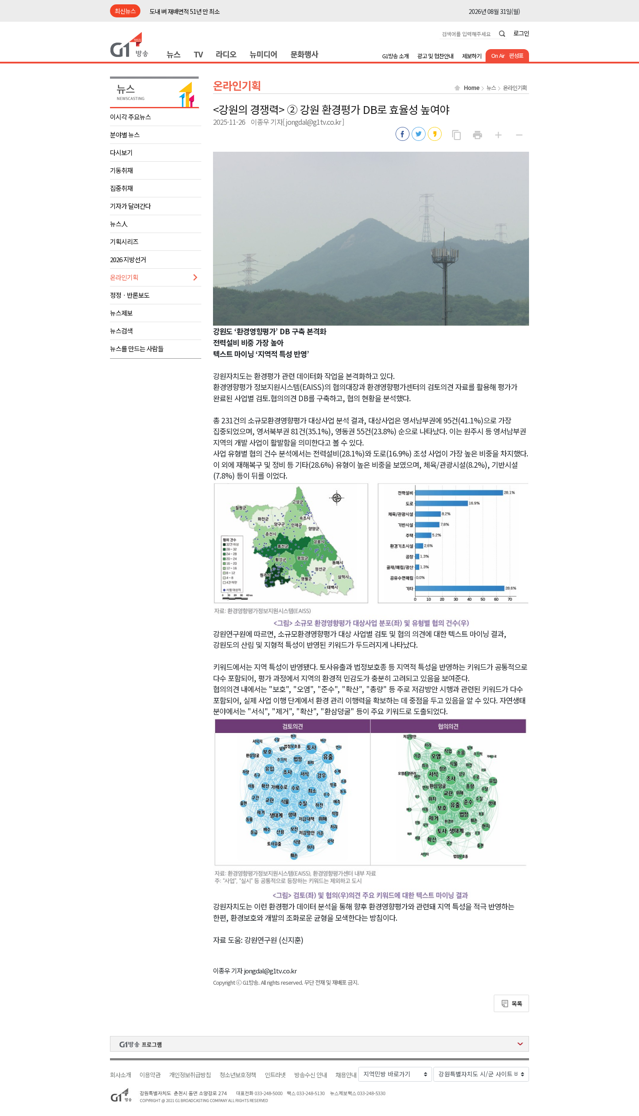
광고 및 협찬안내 (435, 56)
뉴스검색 (121, 330)
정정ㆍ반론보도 (130, 295)
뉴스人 (118, 223)
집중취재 (121, 188)
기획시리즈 (124, 241)
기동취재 (121, 170)
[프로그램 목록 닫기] (319, 1044)
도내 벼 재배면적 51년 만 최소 (185, 11)
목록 (517, 1003)
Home (471, 87)
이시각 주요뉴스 (130, 116)
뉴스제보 (121, 312)
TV (198, 54)
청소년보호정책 (238, 1075)
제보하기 (471, 56)
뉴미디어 (263, 54)
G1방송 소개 (395, 56)
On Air (498, 55)
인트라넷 (275, 1075)
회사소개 (120, 1075)
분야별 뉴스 (125, 134)
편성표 (516, 55)
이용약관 (150, 1075)
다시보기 (121, 152)
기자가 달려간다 (130, 205)
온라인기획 (124, 277)
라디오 (226, 54)
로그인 (521, 33)
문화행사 (304, 54)
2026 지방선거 (128, 259)
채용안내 (346, 1075)
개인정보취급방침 (190, 1075)
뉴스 (173, 54)
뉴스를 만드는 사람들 (136, 348)
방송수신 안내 (310, 1075)
